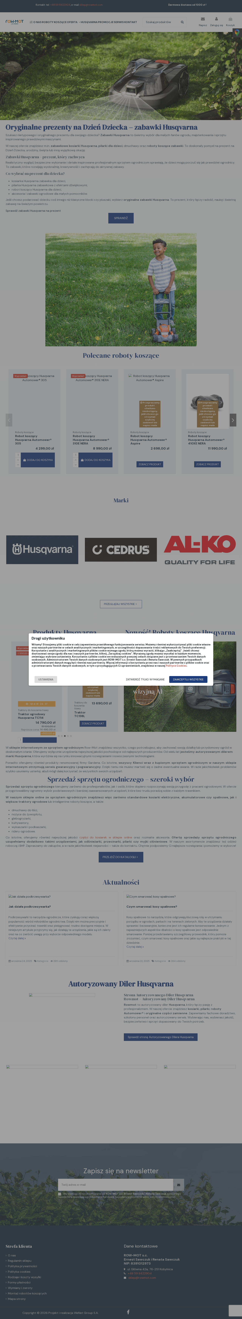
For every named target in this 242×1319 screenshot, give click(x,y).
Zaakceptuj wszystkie (188, 679)
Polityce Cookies (176, 665)
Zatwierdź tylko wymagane (145, 679)
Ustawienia (45, 679)
